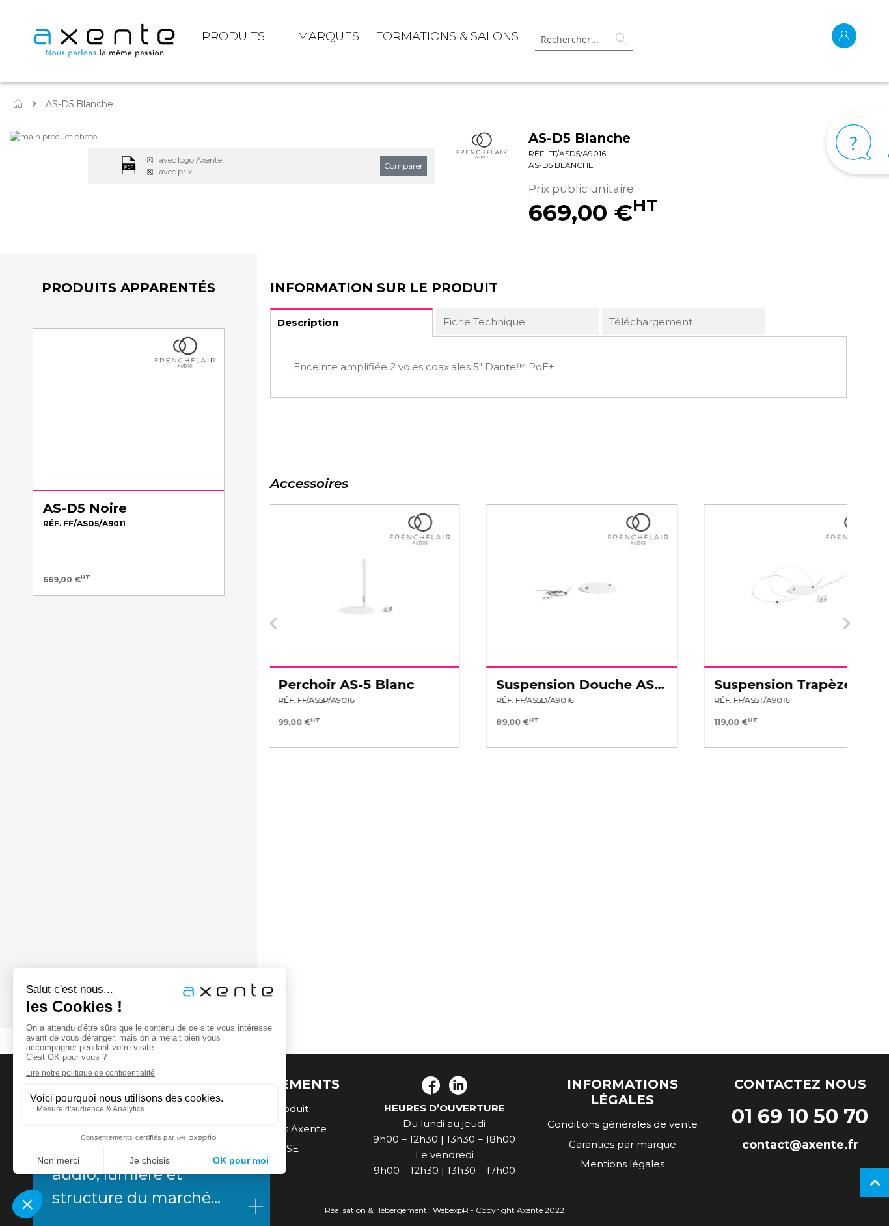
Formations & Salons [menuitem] (447, 36)
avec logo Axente (190, 160)
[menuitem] (233, 39)
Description (307, 322)
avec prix (175, 171)
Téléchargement (650, 322)
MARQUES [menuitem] (328, 36)
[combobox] (584, 39)
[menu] (360, 39)
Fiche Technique (484, 322)
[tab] (351, 322)
